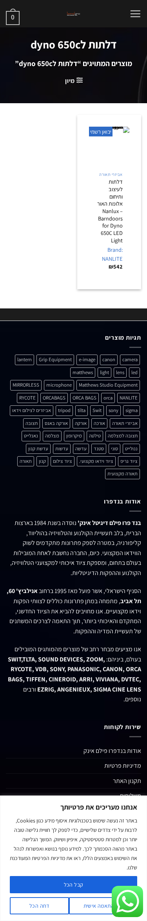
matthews (83, 372)
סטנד (99, 448)
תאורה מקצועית (122, 473)
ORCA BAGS (84, 397)
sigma (131, 410)
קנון (42, 461)
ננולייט (131, 448)
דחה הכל (39, 905)
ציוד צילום (62, 461)
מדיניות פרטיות (122, 766)
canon (108, 359)
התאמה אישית (98, 905)
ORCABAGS (54, 397)
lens (120, 372)
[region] (73, 858)
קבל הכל (73, 884)
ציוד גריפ (129, 461)
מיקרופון (74, 435)
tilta (81, 410)
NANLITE (129, 397)
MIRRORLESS (26, 385)
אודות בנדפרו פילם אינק (112, 751)
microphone (59, 385)
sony (113, 410)
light (104, 372)
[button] (135, 14)
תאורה (26, 461)
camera (130, 359)
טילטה (95, 435)
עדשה (81, 448)
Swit (97, 410)
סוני (114, 448)
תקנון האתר (127, 781)
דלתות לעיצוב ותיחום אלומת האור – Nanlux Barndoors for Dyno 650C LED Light (110, 211)
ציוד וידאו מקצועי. (96, 461)
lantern (24, 359)
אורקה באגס (56, 423)
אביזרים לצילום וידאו (31, 410)
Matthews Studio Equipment (108, 385)
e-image (87, 359)
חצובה (31, 423)
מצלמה (52, 435)
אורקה (81, 423)
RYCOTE (27, 397)
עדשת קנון (38, 448)
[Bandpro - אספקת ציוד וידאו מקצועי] (73, 13)
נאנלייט (31, 435)
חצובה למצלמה (123, 435)
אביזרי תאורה (125, 423)
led (134, 372)
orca (108, 397)
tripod (64, 410)
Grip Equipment (55, 359)
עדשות (61, 448)
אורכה (99, 423)
